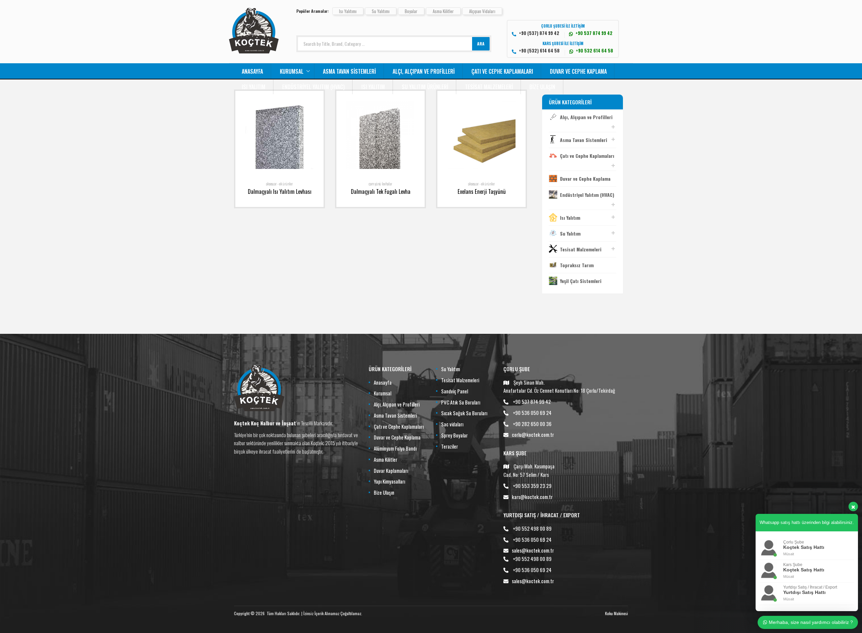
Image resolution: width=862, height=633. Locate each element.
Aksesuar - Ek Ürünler (279, 183)
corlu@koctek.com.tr (533, 434)
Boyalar (411, 11)
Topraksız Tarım (577, 265)
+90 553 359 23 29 (532, 485)
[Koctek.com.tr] (254, 51)
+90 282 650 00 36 (532, 423)
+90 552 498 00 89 (532, 528)
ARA (481, 43)
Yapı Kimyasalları (389, 481)
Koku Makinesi (616, 613)
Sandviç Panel (454, 391)
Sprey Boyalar (454, 435)
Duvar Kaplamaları (391, 470)
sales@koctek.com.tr (533, 550)
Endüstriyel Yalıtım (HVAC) (313, 87)
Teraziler (449, 446)
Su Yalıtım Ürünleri (425, 87)
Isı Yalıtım (253, 87)
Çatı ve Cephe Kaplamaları (502, 71)
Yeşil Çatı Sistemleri (580, 280)
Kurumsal (291, 71)
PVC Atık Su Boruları (460, 402)
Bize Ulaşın (542, 87)
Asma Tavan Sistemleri (349, 71)
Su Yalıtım (570, 233)
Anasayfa (252, 71)
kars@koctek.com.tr (532, 496)
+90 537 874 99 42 (532, 401)
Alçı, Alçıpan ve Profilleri (424, 71)
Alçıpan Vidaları (482, 11)
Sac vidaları (452, 424)
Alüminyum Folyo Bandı (395, 448)
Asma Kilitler (443, 11)
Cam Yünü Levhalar (380, 183)
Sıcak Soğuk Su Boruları (464, 413)
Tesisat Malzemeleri (489, 87)
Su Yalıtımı (381, 11)
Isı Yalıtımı (348, 11)
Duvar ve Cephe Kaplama (578, 71)
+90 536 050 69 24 (532, 412)
